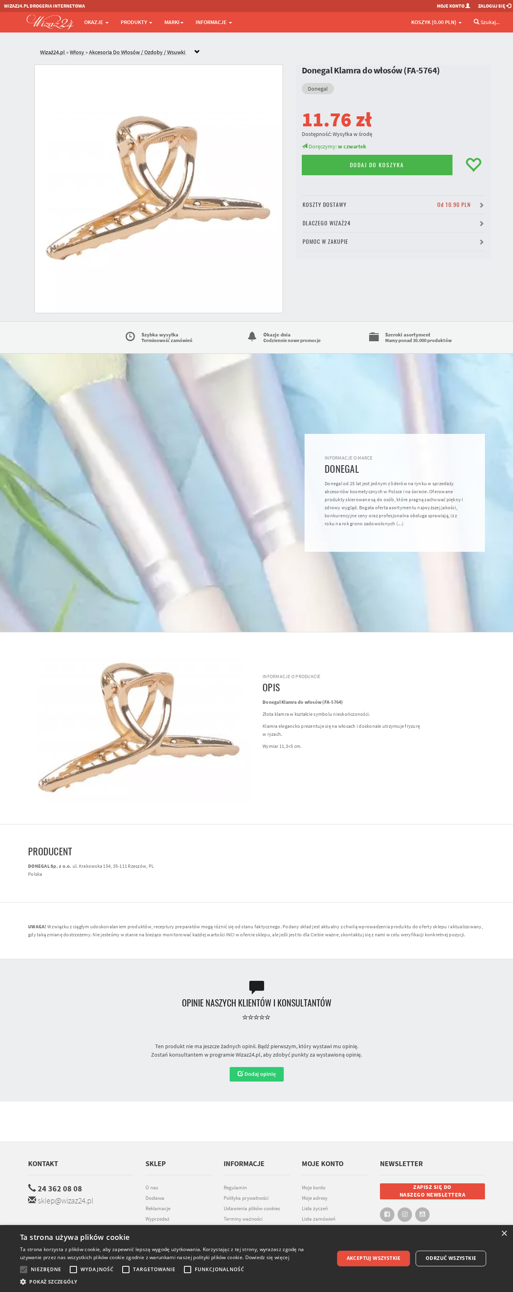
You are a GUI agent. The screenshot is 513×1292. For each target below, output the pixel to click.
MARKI (172, 22)
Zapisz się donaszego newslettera (433, 1191)
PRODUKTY (134, 22)
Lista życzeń (315, 1208)
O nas (151, 1187)
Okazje (94, 22)
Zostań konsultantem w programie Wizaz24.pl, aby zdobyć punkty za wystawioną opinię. (256, 1054)
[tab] (262, 52)
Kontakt (43, 1163)
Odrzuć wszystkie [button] (451, 1258)
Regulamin (235, 1187)
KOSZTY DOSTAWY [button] (387, 205)
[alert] (256, 1258)
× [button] (504, 1234)
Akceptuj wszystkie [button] (374, 1258)
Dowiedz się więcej (267, 1257)
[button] (172, 1282)
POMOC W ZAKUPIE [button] (325, 241)
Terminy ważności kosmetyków (243, 1223)
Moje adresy (314, 1198)
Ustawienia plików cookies (252, 1208)
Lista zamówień (318, 1218)
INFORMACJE (212, 22)
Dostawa (154, 1198)
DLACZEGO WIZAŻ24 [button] (327, 223)
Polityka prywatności (246, 1198)
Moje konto (313, 1187)
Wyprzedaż (157, 1218)
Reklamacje (157, 1208)
